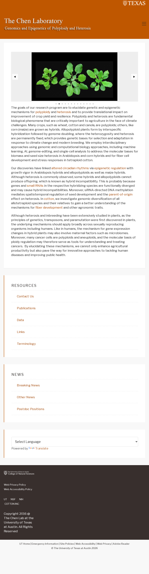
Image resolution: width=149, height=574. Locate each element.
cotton (49, 199)
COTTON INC (12, 503)
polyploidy (42, 112)
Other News (26, 397)
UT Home (24, 543)
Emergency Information (45, 543)
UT (5, 499)
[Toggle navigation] (144, 23)
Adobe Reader (121, 543)
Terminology (26, 344)
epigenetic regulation (110, 168)
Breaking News (28, 385)
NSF (13, 499)
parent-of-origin (120, 194)
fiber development (49, 207)
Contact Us (25, 296)
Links (21, 332)
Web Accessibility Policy (18, 489)
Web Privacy (104, 543)
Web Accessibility (85, 543)
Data (20, 320)
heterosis (64, 112)
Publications (26, 308)
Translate (41, 448)
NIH (21, 499)
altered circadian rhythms (70, 168)
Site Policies (67, 543)
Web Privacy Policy (15, 484)
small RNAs (35, 185)
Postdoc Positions (30, 409)
